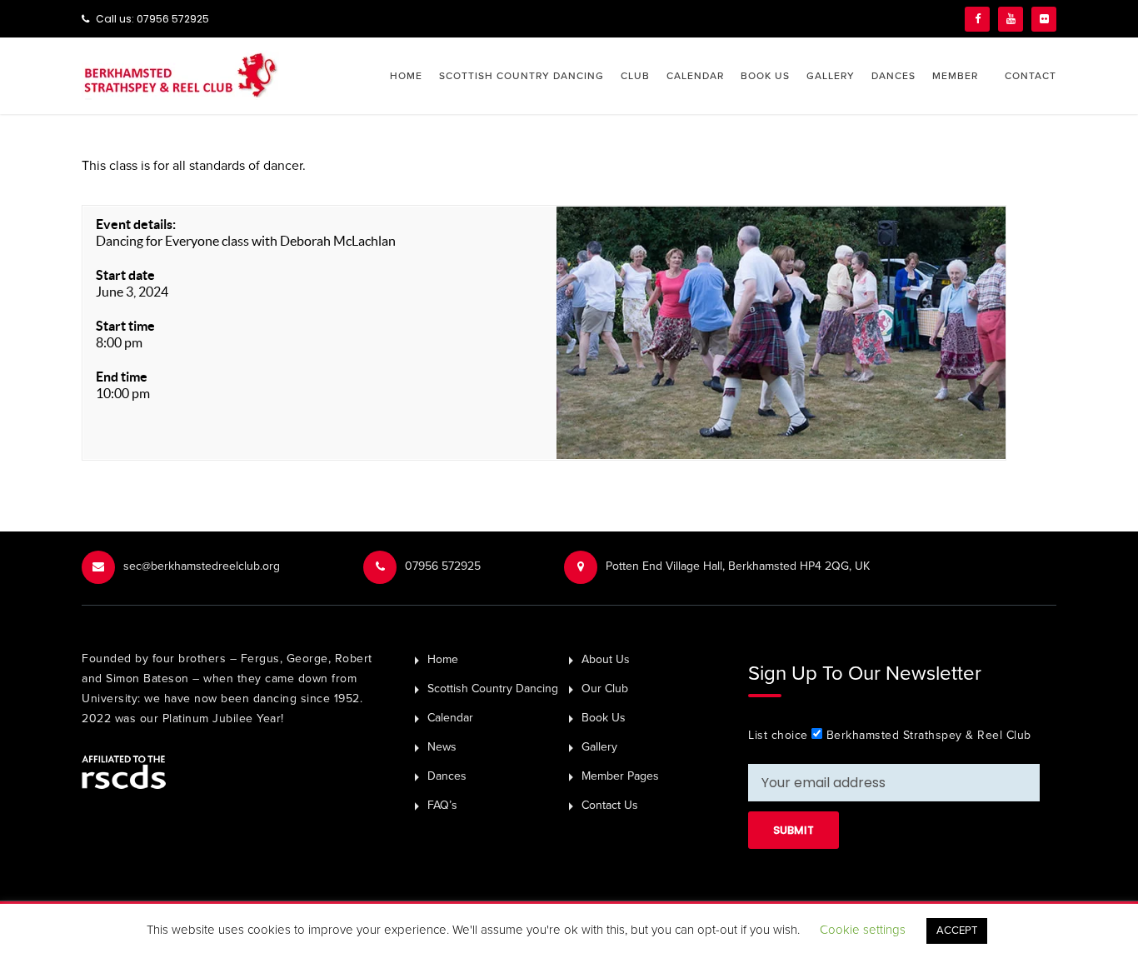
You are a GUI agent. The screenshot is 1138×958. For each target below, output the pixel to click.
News (442, 747)
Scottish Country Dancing (492, 688)
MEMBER (955, 76)
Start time (125, 325)
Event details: (136, 224)
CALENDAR (695, 76)
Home (442, 659)
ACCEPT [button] (956, 930)
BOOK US (765, 76)
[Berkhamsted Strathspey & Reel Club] (180, 74)
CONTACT (1030, 76)
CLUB (635, 76)
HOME (406, 76)
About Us (605, 659)
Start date (125, 274)
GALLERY (830, 76)
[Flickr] (1043, 19)
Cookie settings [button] (863, 929)
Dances (447, 776)
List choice (778, 735)
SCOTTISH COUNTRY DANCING (521, 76)
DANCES (893, 76)
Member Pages (620, 776)
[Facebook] (977, 19)
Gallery (599, 747)
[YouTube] (1010, 19)
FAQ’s (442, 805)
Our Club (604, 688)
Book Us (603, 718)
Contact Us (609, 805)
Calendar (450, 718)
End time (121, 376)
